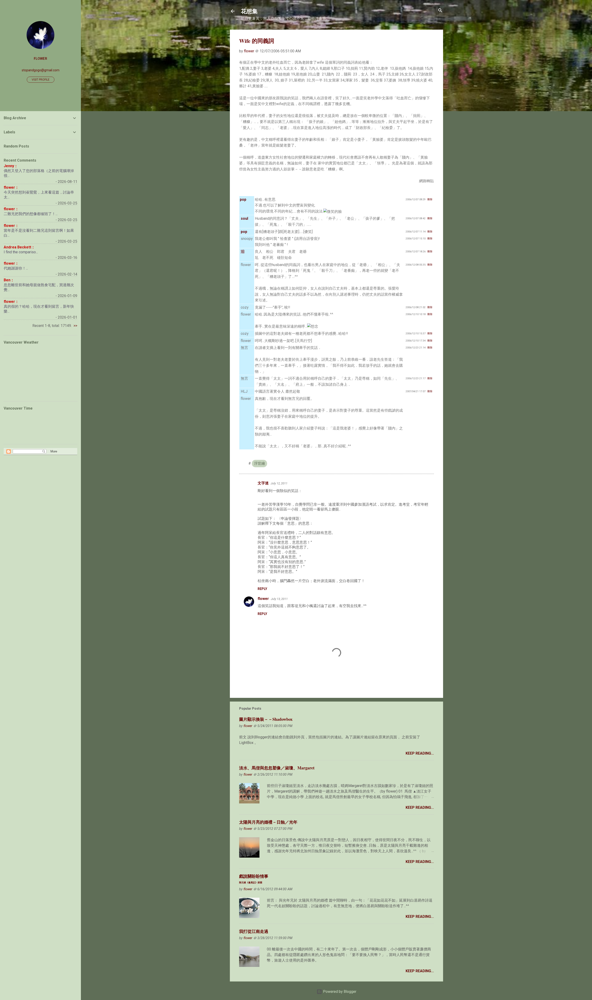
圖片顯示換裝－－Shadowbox (266, 719)
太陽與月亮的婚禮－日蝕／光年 (268, 822)
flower (263, 598)
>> (75, 325)
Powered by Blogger (339, 991)
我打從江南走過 (253, 931)
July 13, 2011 (279, 599)
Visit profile (40, 79)
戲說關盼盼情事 (253, 878)
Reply (262, 589)
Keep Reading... (420, 753)
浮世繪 (259, 463)
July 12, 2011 (279, 483)
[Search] (440, 11)
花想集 (249, 11)
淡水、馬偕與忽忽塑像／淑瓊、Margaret (276, 768)
